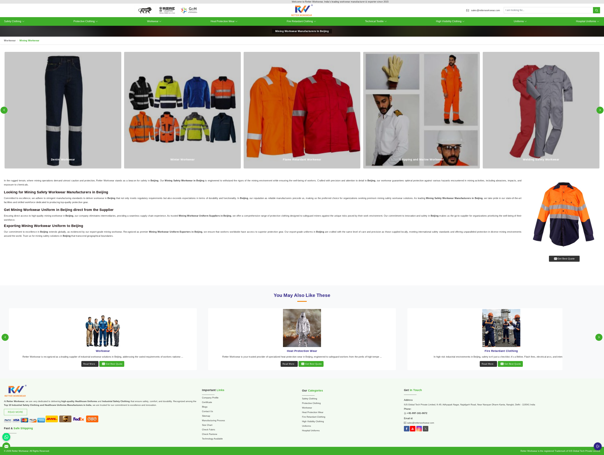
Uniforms (519, 21)
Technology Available (212, 438)
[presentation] (4, 110)
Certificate (207, 402)
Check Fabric (208, 429)
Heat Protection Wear (223, 21)
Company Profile (210, 397)
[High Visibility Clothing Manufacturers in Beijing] (302, 328)
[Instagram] (419, 428)
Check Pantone (209, 434)
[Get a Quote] (6, 446)
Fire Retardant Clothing (300, 21)
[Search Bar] (596, 10)
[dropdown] (23, 21)
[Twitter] (425, 428)
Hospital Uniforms (586, 21)
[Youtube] (412, 428)
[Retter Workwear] (302, 10)
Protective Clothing (84, 21)
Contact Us (207, 411)
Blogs (204, 406)
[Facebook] (406, 428)
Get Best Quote (566, 258)
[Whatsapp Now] (6, 437)
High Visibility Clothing (448, 21)
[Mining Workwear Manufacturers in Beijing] (564, 214)
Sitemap (206, 416)
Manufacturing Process (213, 420)
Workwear (152, 21)
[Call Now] (598, 446)
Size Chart (207, 425)
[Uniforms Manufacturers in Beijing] (501, 328)
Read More (89, 364)
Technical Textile (374, 21)
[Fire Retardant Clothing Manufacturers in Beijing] (103, 328)
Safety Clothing (12, 21)
